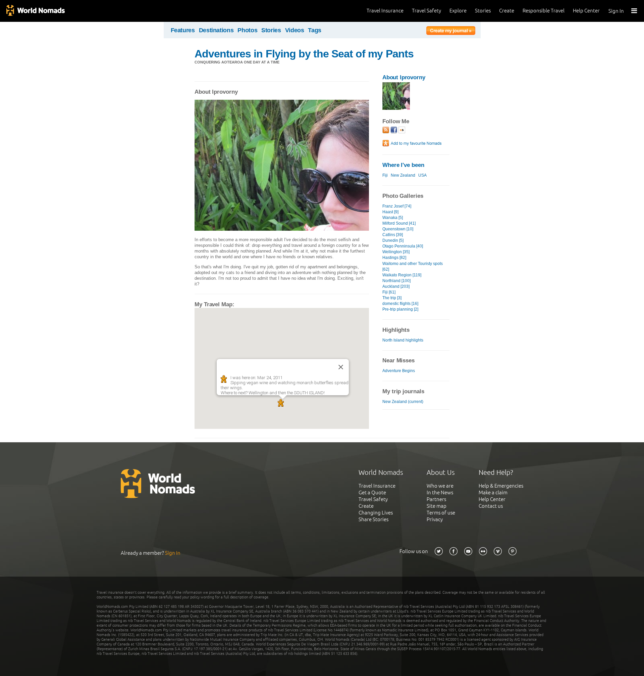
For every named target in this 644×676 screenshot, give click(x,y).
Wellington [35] (396, 252)
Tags (314, 30)
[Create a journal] (450, 31)
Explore (458, 10)
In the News (440, 492)
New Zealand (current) (402, 401)
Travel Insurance (385, 10)
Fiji (385, 175)
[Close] (341, 367)
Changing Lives (376, 512)
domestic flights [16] (400, 303)
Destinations (216, 30)
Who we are (440, 486)
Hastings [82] (394, 257)
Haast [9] (390, 212)
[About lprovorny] (396, 108)
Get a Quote (372, 492)
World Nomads (35, 11)
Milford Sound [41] (399, 223)
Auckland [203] (396, 286)
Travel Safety (426, 10)
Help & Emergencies (501, 486)
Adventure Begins (398, 370)
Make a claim (493, 492)
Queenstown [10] (397, 229)
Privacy (435, 519)
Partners (436, 499)
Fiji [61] (388, 292)
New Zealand (403, 175)
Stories (483, 10)
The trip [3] (391, 298)
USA (422, 175)
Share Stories (373, 519)
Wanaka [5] (392, 217)
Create (506, 10)
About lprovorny (403, 77)
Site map (436, 506)
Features (183, 30)
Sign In (616, 11)
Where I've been (403, 165)
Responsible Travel (544, 10)
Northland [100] (396, 280)
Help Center (586, 10)
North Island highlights (402, 340)
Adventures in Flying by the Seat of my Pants (304, 54)
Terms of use (441, 512)
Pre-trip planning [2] (400, 309)
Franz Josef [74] (396, 206)
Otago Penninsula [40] (402, 246)
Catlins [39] (392, 234)
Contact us (491, 506)
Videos (294, 30)
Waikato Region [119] (401, 275)
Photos (247, 30)
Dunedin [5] (393, 240)
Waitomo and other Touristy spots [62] (412, 266)
